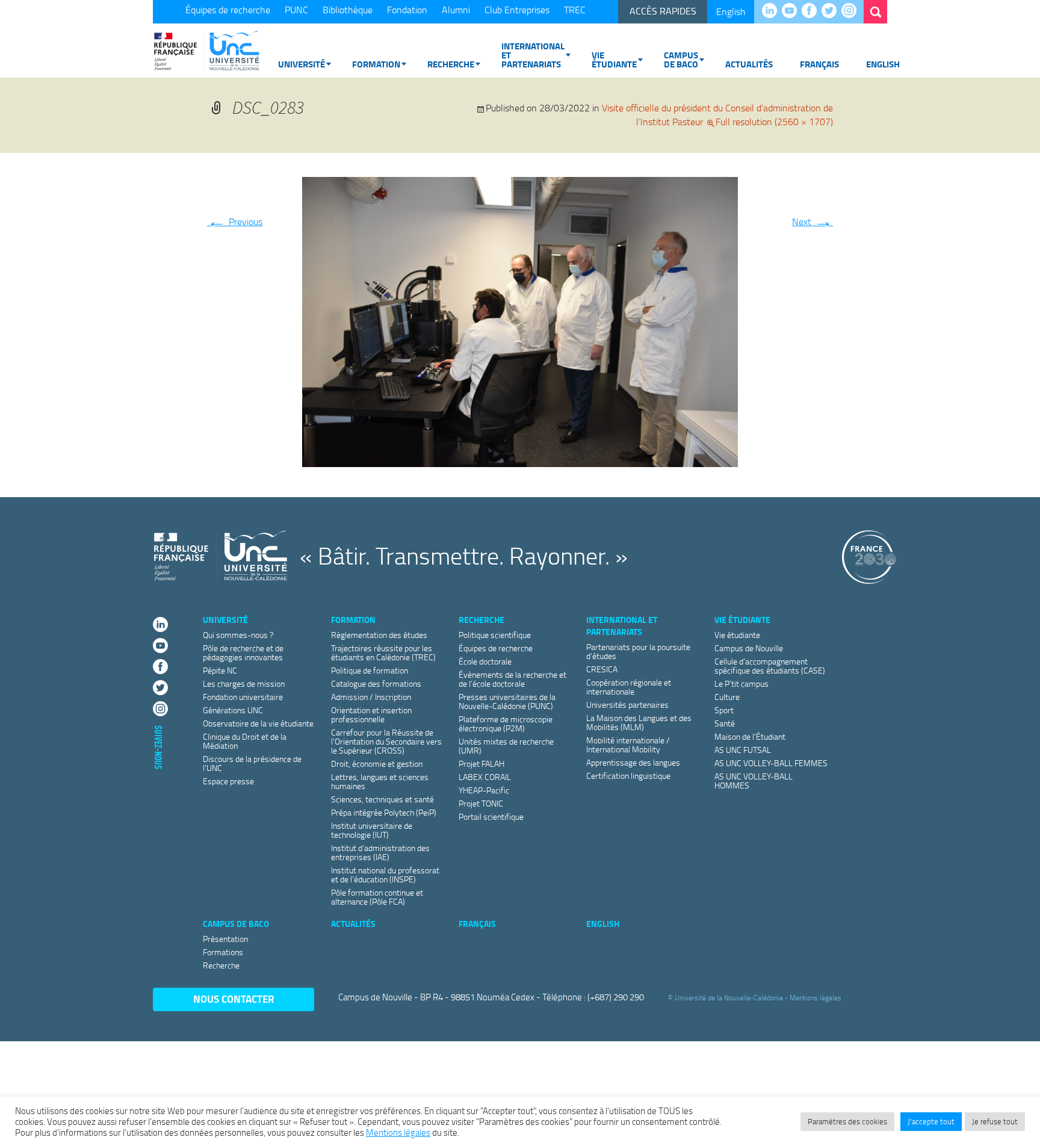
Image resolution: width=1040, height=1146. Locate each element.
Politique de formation (369, 670)
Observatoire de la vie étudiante (258, 723)
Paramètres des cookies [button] (847, 1121)
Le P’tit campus (741, 683)
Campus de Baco (681, 59)
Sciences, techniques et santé (382, 799)
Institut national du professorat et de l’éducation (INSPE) (385, 874)
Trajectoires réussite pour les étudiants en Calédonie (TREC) (383, 652)
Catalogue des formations (376, 683)
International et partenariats (533, 54)
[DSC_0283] (520, 319)
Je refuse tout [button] (995, 1121)
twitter (832, 11)
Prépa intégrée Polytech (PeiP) (383, 812)
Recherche (450, 63)
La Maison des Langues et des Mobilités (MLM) (639, 722)
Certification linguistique (628, 775)
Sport (724, 710)
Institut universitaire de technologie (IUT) (371, 830)
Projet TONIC (481, 803)
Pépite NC (220, 670)
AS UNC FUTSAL (742, 749)
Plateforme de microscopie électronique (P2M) (505, 723)
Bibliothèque (348, 9)
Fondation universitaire (243, 696)
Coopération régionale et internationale (628, 687)
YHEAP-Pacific (484, 790)
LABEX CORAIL (485, 776)
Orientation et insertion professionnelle (371, 714)
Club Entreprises (516, 9)
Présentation (225, 938)
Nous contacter (233, 998)
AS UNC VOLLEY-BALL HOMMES (753, 780)
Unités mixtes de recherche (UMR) (506, 746)
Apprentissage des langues (633, 762)
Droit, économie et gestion (376, 763)
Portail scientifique (491, 816)
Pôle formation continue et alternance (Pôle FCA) (377, 897)
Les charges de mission (244, 683)
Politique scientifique (495, 634)
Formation (376, 63)
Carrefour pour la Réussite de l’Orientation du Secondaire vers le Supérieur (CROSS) (386, 741)
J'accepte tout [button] (931, 1121)
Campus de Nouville (748, 648)
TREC (575, 9)
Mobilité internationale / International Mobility (628, 744)
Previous (234, 221)
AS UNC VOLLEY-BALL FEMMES (771, 763)
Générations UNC (233, 710)
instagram (851, 11)
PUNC (296, 9)
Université (301, 63)
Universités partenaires (627, 704)
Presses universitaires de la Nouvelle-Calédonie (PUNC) (507, 701)
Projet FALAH (481, 763)
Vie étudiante (614, 59)
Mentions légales (815, 998)
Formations (223, 952)
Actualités (749, 63)
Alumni (456, 9)
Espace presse (228, 781)
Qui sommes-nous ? (238, 634)
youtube (792, 11)
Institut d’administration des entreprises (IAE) (380, 852)
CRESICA (602, 669)
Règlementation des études (379, 634)
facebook (812, 11)
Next (812, 221)
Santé (724, 723)
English (731, 11)
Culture (727, 696)
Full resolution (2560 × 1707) (774, 121)
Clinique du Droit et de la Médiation (244, 741)
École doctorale (485, 661)
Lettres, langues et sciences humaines (380, 781)
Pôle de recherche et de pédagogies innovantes (243, 652)
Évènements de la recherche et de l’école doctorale (512, 679)
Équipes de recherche (227, 9)
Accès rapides (663, 10)
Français (819, 63)
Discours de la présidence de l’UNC (252, 763)
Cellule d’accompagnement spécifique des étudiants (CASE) (769, 665)
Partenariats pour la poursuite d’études (638, 651)
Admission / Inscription (371, 696)
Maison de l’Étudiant (749, 736)
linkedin (772, 11)
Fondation (407, 9)
